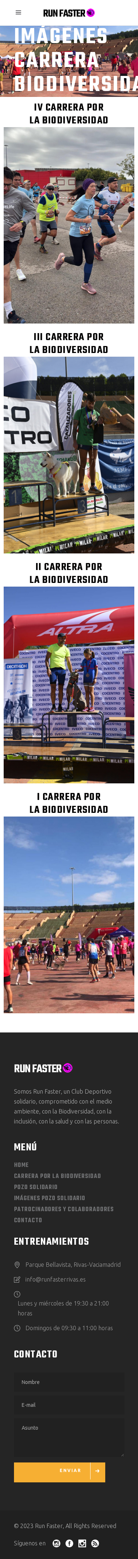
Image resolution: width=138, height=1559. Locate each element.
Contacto (28, 1221)
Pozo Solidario (36, 1187)
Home (21, 1165)
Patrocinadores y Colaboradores (64, 1209)
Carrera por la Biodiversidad (57, 1176)
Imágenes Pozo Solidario (50, 1198)
